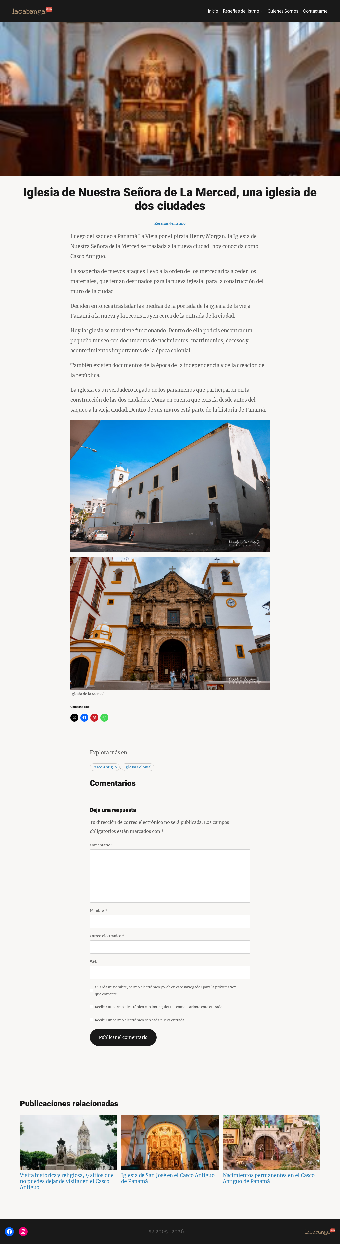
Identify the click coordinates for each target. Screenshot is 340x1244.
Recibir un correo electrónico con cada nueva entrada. (140, 1020)
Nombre (98, 910)
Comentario (101, 845)
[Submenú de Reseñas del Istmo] (261, 11)
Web (94, 961)
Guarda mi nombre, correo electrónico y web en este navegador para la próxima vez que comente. (165, 990)
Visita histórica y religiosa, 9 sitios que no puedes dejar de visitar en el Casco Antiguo (66, 1181)
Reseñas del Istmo (170, 223)
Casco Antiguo (105, 767)
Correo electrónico (107, 936)
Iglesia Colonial (137, 767)
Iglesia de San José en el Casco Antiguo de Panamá (167, 1178)
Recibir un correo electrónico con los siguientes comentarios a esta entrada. (159, 1007)
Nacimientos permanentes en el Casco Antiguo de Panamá (269, 1178)
